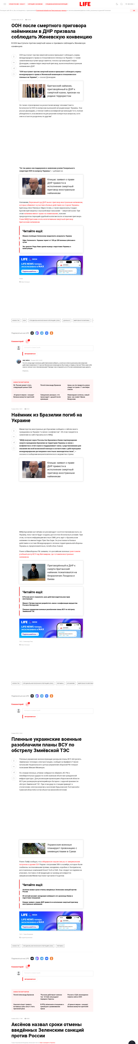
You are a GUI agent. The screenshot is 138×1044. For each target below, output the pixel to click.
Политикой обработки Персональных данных (51, 10)
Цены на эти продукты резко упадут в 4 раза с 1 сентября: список (78, 387)
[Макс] (37, 333)
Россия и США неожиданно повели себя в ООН (77, 1026)
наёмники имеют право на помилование (41, 213)
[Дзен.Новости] (32, 333)
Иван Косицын (25, 282)
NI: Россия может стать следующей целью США (22, 386)
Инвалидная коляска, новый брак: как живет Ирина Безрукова (78, 397)
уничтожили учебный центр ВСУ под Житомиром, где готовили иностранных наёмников (49, 554)
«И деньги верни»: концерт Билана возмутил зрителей (23, 396)
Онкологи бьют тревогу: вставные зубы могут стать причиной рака (24, 1037)
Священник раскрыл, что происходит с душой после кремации (50, 397)
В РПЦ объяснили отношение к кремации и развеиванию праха (52, 1037)
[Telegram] (42, 333)
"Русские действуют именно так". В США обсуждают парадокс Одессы (51, 1027)
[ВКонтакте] (47, 333)
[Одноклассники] (52, 333)
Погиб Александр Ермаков (50, 385)
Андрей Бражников (26, 937)
